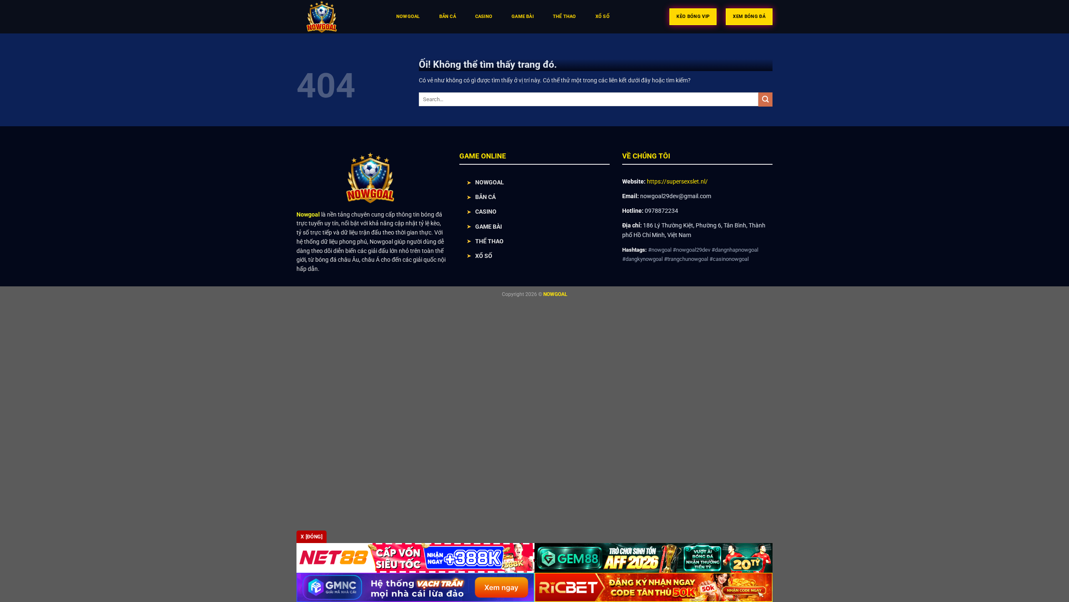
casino (483, 16)
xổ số (602, 16)
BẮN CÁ (485, 197)
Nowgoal (408, 16)
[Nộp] (765, 99)
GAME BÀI (488, 226)
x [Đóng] (311, 537)
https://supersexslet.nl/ (677, 181)
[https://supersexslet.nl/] (337, 16)
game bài (523, 16)
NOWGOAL (489, 182)
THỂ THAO (489, 241)
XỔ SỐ (483, 256)
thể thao (564, 16)
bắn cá (447, 16)
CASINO (486, 211)
